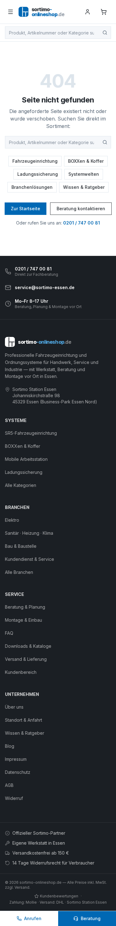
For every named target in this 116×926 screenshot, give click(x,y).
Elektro (12, 520)
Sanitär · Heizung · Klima (29, 533)
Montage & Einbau (23, 620)
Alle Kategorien (20, 485)
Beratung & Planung (25, 607)
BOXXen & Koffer (86, 161)
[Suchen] (105, 32)
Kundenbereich (21, 672)
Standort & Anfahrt (23, 720)
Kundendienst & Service (29, 559)
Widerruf (14, 798)
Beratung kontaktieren (81, 208)
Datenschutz (17, 772)
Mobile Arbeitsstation (26, 459)
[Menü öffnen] (10, 12)
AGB (9, 785)
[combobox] (58, 32)
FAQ (9, 633)
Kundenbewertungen (59, 896)
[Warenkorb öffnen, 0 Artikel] (103, 11)
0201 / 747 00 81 (81, 222)
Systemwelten (83, 174)
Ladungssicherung (37, 174)
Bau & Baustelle (21, 546)
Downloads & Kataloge (28, 646)
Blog (9, 746)
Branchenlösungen (32, 187)
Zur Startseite (25, 208)
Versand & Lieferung (26, 659)
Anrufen (32, 918)
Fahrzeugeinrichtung (35, 161)
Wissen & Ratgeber (84, 187)
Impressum (16, 759)
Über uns (14, 707)
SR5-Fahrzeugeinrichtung (31, 433)
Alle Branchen (19, 572)
